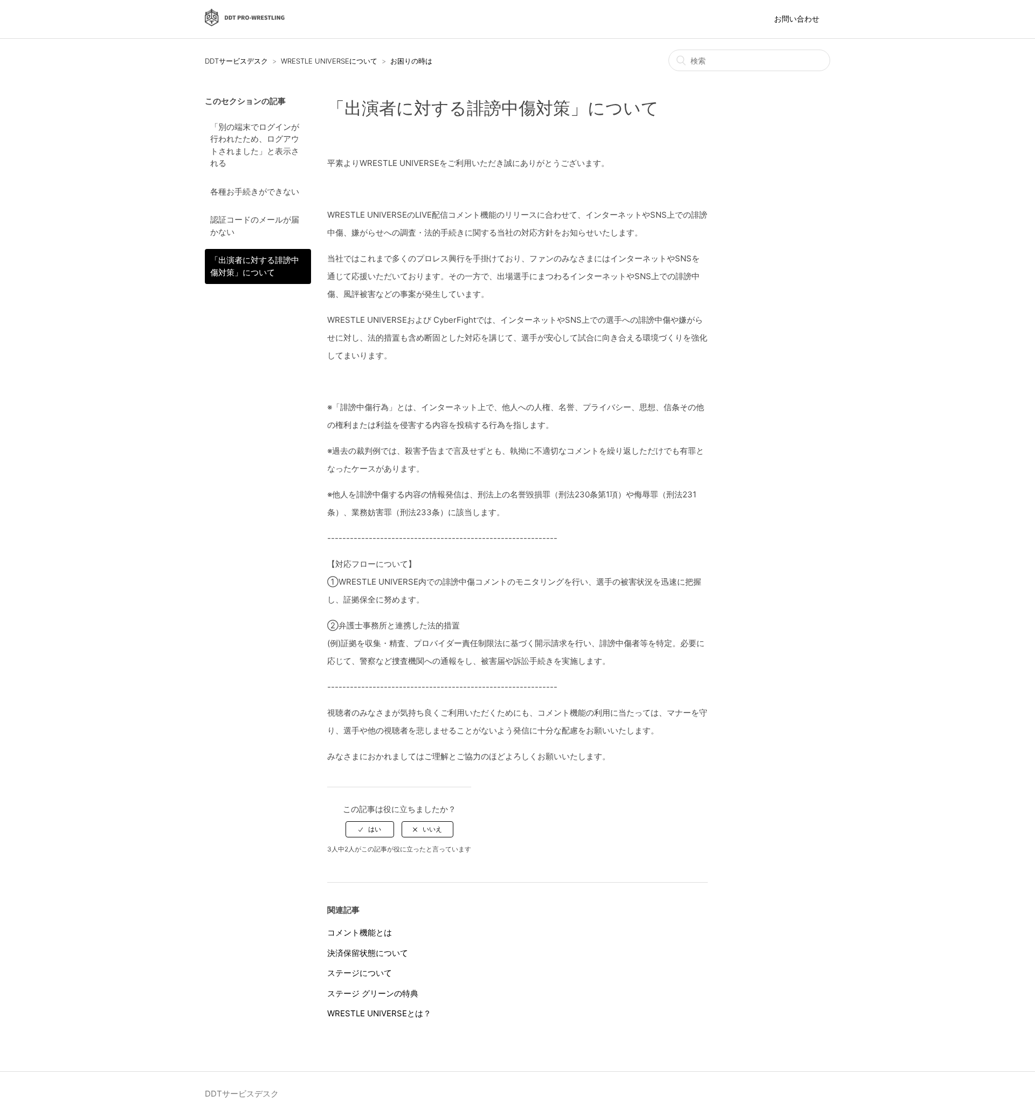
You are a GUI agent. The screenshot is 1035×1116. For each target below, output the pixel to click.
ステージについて (359, 973)
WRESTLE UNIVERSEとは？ (379, 1013)
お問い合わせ (796, 18)
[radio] (370, 829)
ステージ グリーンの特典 (372, 993)
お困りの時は (411, 61)
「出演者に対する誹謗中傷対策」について (254, 266)
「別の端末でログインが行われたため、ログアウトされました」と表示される (254, 145)
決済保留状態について (367, 953)
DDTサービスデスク (236, 61)
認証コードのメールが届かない (254, 225)
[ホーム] (245, 24)
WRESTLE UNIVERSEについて (329, 61)
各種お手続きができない (254, 191)
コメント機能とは (359, 932)
